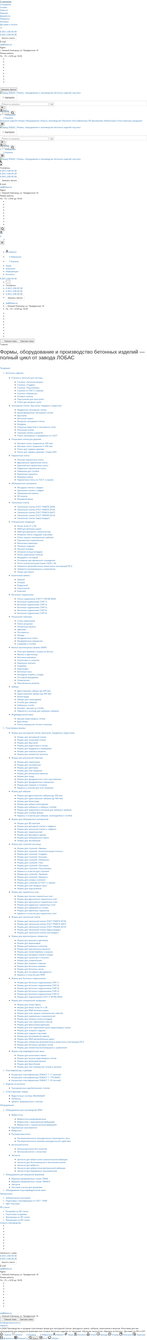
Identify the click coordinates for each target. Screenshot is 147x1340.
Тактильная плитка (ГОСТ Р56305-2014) (36, 515)
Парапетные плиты (20, 455)
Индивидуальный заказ (22, 714)
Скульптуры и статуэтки (28, 660)
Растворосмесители (21, 1134)
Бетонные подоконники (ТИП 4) (32, 610)
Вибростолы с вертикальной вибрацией (36, 1121)
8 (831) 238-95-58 (8, 31)
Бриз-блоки (22, 721)
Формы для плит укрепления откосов (34, 1021)
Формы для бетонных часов (30, 968)
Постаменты (23, 632)
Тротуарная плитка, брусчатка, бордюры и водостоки (36, 405)
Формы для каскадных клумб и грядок (35, 954)
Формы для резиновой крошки (31, 1061)
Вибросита (16, 1130)
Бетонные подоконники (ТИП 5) (32, 613)
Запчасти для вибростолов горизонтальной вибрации (42, 1159)
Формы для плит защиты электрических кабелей (40, 1013)
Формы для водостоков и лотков (32, 745)
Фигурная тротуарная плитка (31, 421)
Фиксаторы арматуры (27, 543)
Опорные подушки (26, 545)
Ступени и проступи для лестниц (27, 377)
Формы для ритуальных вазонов (32, 773)
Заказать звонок (8, 38)
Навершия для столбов (28, 471)
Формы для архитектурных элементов (29, 936)
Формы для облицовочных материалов (30, 819)
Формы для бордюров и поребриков (34, 748)
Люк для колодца (25, 548)
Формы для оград (25, 776)
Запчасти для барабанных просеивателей (37, 1170)
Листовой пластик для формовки (26, 1187)
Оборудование (7, 1105)
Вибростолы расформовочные (31, 1118)
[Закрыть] (2, 243)
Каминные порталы (26, 662)
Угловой (21, 582)
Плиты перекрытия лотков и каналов (34, 724)
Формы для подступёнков (29, 888)
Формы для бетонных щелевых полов (35, 1044)
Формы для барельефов (28, 943)
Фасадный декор (25, 498)
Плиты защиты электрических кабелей (35, 537)
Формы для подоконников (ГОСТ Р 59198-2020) (39, 996)
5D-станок (5, 1207)
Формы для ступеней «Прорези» (32, 874)
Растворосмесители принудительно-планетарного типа (43, 1138)
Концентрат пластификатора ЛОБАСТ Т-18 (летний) (36, 1080)
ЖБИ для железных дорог (29, 528)
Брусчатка (22, 415)
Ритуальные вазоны (26, 626)
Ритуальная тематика (21, 616)
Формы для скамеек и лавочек (31, 963)
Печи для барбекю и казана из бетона (35, 651)
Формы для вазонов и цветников (32, 940)
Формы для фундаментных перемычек (35, 781)
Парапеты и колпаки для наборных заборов (38, 710)
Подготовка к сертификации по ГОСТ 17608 (26, 1200)
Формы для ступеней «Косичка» (32, 856)
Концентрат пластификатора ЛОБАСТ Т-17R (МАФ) (35, 1077)
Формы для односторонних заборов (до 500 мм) (40, 798)
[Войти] (1, 232)
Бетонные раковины (26, 657)
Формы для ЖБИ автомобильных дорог (35, 1038)
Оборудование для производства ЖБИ (24, 1109)
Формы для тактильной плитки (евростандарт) (39, 929)
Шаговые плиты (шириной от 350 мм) (35, 446)
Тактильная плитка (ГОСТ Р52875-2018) (36, 509)
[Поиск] (2, 229)
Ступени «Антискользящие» (30, 381)
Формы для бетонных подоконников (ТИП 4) (38, 991)
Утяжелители (23, 680)
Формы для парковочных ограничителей (36, 1015)
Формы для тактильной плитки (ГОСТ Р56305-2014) (41, 926)
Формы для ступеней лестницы (26, 844)
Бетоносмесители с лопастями (31, 1151)
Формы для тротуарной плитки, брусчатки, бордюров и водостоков (43, 732)
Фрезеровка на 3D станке (18, 1217)
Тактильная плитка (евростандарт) (33, 518)
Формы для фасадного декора (31, 834)
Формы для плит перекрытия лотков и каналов (39, 1066)
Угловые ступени (25, 396)
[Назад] (8, 282)
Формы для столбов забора (30, 812)
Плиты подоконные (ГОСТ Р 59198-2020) (36, 598)
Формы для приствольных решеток (33, 948)
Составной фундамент (28, 677)
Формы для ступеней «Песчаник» (33, 865)
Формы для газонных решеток (31, 751)
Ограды (20, 635)
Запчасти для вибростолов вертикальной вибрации (41, 1167)
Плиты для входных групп (29, 401)
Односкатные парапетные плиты (32, 465)
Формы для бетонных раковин (31, 966)
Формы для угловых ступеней (31, 879)
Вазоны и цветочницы (27, 654)
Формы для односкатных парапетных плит (37, 901)
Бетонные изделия (15, 372)
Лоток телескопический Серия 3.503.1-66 (36, 563)
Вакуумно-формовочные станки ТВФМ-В (30, 1181)
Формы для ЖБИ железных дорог (33, 1010)
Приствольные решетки (28, 683)
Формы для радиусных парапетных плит (36, 904)
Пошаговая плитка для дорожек (26, 439)
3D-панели (22, 496)
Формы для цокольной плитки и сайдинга (36, 829)
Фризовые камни (25, 476)
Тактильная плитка (20, 502)
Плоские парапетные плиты (30, 459)
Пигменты (16, 1098)
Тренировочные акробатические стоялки (30, 1087)
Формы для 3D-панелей (28, 823)
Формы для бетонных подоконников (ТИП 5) (38, 993)
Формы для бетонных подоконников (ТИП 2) (38, 985)
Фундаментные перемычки (30, 640)
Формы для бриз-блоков (28, 1063)
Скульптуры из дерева (16, 1214)
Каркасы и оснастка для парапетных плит (37, 913)
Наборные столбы (25, 705)
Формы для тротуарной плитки (31, 736)
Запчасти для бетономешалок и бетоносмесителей (41, 1162)
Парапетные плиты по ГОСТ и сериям (35, 479)
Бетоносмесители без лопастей (32, 1148)
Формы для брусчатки (27, 742)
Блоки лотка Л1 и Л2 (26, 525)
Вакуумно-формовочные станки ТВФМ (29, 1178)
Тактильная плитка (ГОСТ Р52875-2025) (36, 506)
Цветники (21, 629)
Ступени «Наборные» (27, 393)
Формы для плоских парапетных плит (35, 896)
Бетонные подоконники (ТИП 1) (32, 601)
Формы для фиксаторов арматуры (33, 1024)
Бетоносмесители (20, 1144)
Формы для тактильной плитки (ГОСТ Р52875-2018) (41, 921)
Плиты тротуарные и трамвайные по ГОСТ (37, 435)
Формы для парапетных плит (25, 891)
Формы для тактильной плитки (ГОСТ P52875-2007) (41, 923)
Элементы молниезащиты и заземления (36, 568)
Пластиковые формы (16, 727)
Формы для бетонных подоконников (28, 978)
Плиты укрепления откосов (30, 554)
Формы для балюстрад (28, 801)
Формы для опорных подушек (31, 1030)
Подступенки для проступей (30, 399)
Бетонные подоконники (22, 594)
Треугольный (23, 588)
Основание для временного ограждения (36, 560)
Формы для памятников (28, 761)
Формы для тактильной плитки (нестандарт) (38, 932)
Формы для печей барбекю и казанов (35, 951)
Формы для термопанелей (29, 831)
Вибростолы (17, 1114)
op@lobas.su (6, 44)
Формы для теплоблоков (28, 840)
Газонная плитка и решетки (30, 432)
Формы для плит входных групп (32, 885)
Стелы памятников (26, 620)
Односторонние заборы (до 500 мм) (34, 693)
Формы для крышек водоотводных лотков (36, 1058)
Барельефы (22, 668)
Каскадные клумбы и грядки (30, 674)
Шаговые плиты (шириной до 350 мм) (35, 443)
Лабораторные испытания (18, 1197)
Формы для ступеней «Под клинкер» (34, 868)
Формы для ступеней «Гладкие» (32, 853)
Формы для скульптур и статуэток (33, 957)
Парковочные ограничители (30, 540)
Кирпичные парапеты (27, 473)
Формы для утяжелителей (29, 960)
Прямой (21, 579)
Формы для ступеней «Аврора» (32, 848)
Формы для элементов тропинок (32, 754)
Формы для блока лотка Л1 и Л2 (32, 1007)
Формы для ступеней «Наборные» (33, 859)
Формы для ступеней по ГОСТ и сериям (36, 882)
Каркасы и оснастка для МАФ (31, 974)
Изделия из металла (16, 1083)
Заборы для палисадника (29, 699)
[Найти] (12, 113)
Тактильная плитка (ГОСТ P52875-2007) (36, 512)
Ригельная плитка (25, 429)
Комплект (21, 590)
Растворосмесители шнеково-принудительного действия (44, 1141)
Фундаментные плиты (27, 638)
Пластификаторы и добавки (19, 1070)
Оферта (4, 1325)
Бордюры (21, 424)
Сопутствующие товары (17, 1091)
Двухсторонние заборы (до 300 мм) (34, 690)
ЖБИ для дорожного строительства (34, 531)
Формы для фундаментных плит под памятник (39, 779)
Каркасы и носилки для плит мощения (35, 787)
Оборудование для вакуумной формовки (25, 1174)
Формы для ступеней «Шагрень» (32, 876)
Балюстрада (23, 696)
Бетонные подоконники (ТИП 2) (32, 604)
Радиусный (22, 585)
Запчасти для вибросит (28, 1165)
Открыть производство (10, 1222)
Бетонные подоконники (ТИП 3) (32, 607)
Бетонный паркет (25, 418)
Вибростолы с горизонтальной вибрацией (37, 1124)
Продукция (5, 368)
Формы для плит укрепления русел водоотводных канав (43, 1027)
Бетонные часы (24, 671)
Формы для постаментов (29, 764)
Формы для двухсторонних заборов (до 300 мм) (39, 795)
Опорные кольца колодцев (29, 551)
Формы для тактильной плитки (26, 916)
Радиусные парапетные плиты (31, 468)
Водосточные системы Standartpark (28, 1095)
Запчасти (16, 1155)
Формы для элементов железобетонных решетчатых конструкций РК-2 (50, 1041)
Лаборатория (6, 1193)
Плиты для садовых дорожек (30, 449)
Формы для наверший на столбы (32, 907)
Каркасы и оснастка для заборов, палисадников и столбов (44, 815)
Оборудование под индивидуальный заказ (26, 1190)
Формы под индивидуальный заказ (28, 1051)
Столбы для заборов (27, 702)
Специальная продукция (23, 521)
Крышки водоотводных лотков (31, 718)
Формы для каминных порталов (32, 946)
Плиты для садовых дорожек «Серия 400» (37, 451)
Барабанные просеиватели (24, 1127)
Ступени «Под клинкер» (28, 387)
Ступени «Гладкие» (26, 384)
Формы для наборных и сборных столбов (36, 806)
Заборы (15, 686)
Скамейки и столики (26, 643)
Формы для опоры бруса (29, 1004)
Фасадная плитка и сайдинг (30, 487)
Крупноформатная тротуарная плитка (35, 412)
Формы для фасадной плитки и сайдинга (36, 826)
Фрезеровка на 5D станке (18, 1219)
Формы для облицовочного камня (33, 837)
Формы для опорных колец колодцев (34, 1018)
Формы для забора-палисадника (32, 804)
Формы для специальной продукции (28, 1000)
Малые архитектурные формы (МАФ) (29, 647)
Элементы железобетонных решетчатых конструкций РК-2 (44, 566)
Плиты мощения (25, 623)
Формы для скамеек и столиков (32, 784)
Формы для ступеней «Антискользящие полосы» (40, 851)
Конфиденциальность (10, 1322)
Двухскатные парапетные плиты (32, 462)
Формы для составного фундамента (34, 971)
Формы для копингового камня (31, 1055)
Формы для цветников (27, 767)
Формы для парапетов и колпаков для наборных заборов (44, 809)
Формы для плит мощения (29, 770)
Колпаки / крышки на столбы (30, 707)
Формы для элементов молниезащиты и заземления (42, 1047)
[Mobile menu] (2, 155)
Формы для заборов (21, 791)
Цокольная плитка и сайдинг (30, 490)
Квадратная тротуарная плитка (32, 409)
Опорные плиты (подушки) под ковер (34, 534)
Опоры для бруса (25, 571)
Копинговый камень (21, 575)
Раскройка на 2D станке (17, 1211)
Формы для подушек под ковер (32, 1033)
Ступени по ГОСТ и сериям (30, 390)
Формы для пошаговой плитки (31, 739)
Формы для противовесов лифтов (33, 1036)
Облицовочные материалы (24, 483)
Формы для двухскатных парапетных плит (37, 898)
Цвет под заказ (13, 1203)
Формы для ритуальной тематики (27, 757)
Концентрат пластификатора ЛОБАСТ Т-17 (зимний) (36, 1074)
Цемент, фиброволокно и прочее (27, 1101)
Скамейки (21, 665)
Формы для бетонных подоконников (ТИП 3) (38, 988)
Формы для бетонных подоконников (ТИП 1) (38, 982)
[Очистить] (51, 104)
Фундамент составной (27, 557)
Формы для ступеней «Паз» (30, 862)
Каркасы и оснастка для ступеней (33, 871)
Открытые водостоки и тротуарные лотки (36, 426)
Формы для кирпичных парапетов (33, 910)
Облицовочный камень (28, 493)
